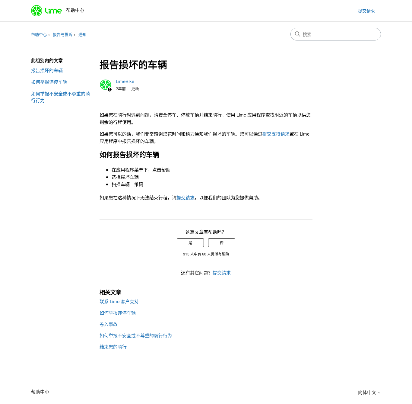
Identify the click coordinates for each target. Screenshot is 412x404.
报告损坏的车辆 (47, 70)
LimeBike (125, 81)
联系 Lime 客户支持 (119, 301)
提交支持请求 (276, 133)
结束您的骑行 (113, 346)
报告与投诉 (62, 34)
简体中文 (367, 392)
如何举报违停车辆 (49, 82)
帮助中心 (39, 34)
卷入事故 (109, 324)
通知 (82, 34)
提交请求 (366, 11)
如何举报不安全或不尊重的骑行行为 (60, 97)
